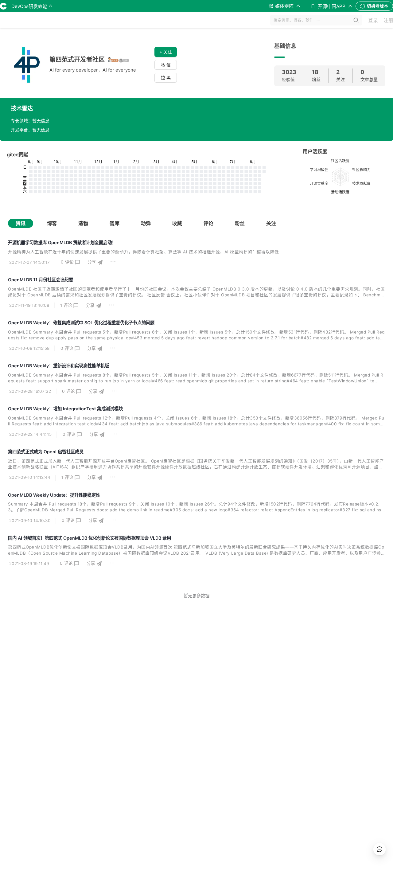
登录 (373, 20)
